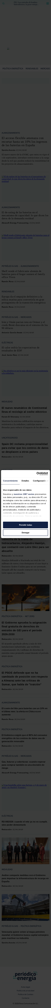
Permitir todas (25, 525)
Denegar (25, 532)
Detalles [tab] (25, 481)
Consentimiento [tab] (10, 481)
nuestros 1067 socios (24, 494)
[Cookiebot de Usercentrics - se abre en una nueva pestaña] (36, 473)
